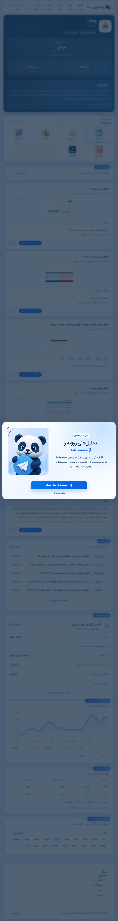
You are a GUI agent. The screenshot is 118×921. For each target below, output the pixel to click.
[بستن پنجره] (8, 427)
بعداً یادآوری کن (59, 493)
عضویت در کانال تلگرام (56, 485)
